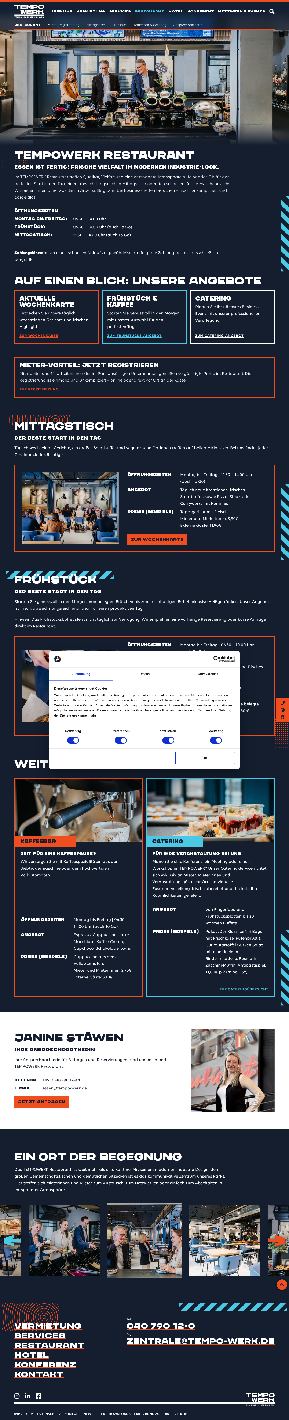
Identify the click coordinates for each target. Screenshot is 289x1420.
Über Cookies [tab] (208, 674)
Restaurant (149, 11)
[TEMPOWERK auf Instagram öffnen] (17, 1396)
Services (120, 11)
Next (276, 1240)
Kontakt (39, 1374)
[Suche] (272, 11)
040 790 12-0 (161, 1326)
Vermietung (91, 11)
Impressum (23, 1414)
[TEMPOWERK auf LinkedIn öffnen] (28, 1396)
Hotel (176, 11)
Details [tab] (144, 674)
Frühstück (119, 25)
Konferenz (200, 11)
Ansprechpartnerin (187, 25)
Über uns (61, 11)
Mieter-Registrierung (64, 25)
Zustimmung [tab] (81, 674)
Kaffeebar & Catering (150, 25)
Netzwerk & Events (241, 11)
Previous (12, 1240)
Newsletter (94, 1414)
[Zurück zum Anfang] (282, 1284)
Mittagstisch (96, 25)
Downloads (120, 1414)
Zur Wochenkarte (157, 539)
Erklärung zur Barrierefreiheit (163, 1414)
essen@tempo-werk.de (65, 1088)
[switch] (121, 740)
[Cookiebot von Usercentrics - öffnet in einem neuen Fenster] (216, 659)
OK (205, 758)
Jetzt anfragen (41, 1102)
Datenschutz (49, 1414)
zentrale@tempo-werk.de (201, 1341)
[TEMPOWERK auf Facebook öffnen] (38, 1396)
